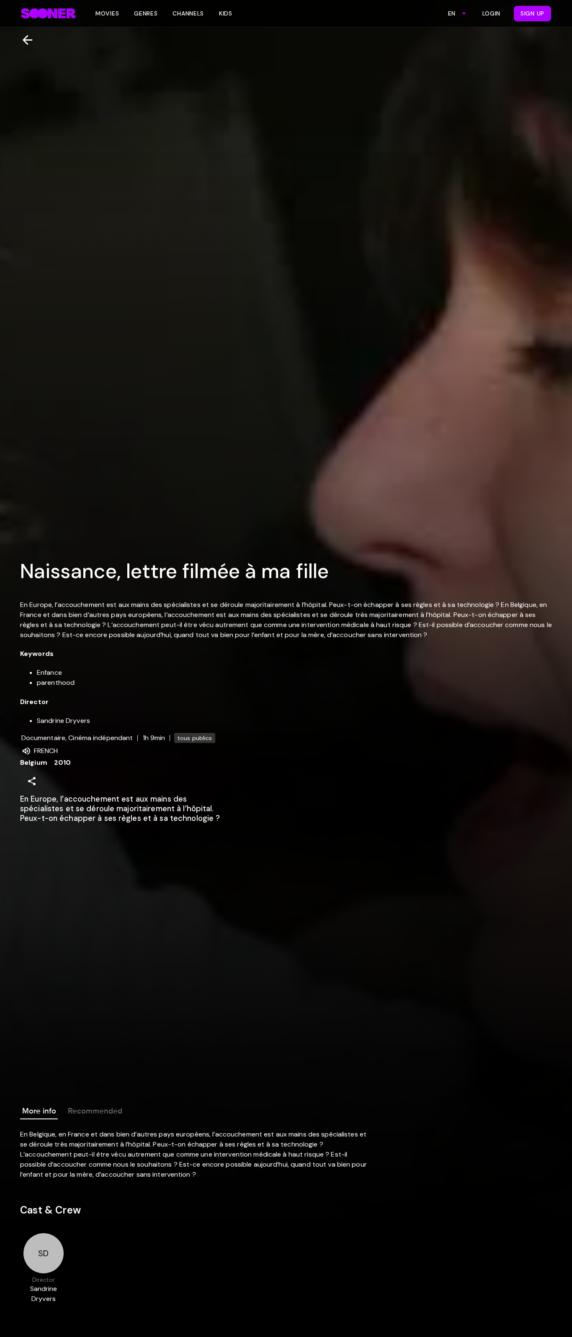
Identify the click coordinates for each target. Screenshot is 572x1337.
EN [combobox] (451, 13)
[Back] (24, 40)
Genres (145, 13)
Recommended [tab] (95, 1111)
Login (491, 13)
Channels (188, 13)
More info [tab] (39, 1111)
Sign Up (532, 13)
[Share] (31, 781)
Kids (225, 13)
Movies (107, 13)
